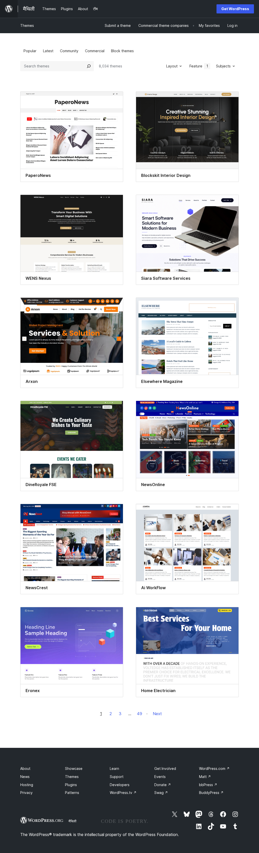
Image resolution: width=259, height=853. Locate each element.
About (25, 768)
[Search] (89, 66)
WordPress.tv (123, 792)
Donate (162, 785)
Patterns (72, 792)
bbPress (208, 785)
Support (116, 776)
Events (160, 776)
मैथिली (72, 821)
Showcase (73, 768)
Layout (172, 66)
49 (139, 713)
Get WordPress (235, 9)
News (25, 776)
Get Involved (165, 768)
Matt (205, 776)
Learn (114, 768)
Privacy (26, 792)
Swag (161, 792)
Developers (120, 785)
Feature (198, 66)
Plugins (71, 785)
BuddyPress (211, 792)
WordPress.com (214, 768)
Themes (27, 25)
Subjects (223, 66)
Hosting (26, 785)
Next (157, 713)
